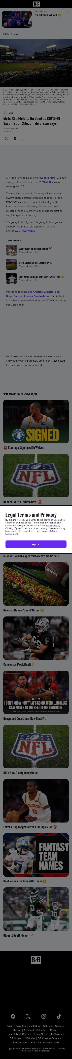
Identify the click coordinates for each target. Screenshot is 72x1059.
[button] (36, 544)
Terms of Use (51, 519)
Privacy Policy (53, 525)
